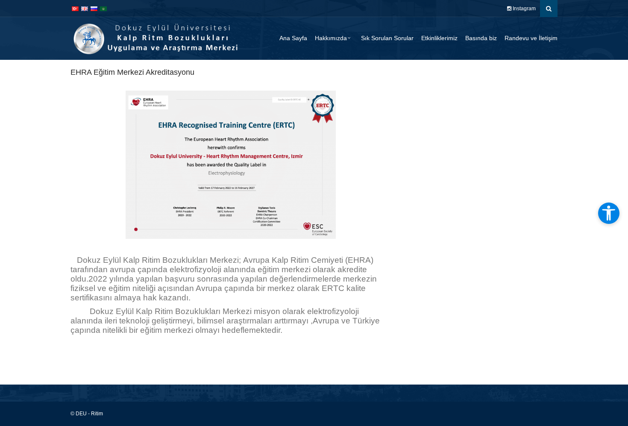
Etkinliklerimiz (439, 38)
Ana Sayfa (293, 38)
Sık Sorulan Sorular (387, 38)
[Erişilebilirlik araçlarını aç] (608, 213)
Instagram (523, 9)
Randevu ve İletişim (531, 38)
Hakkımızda (331, 38)
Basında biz (481, 38)
